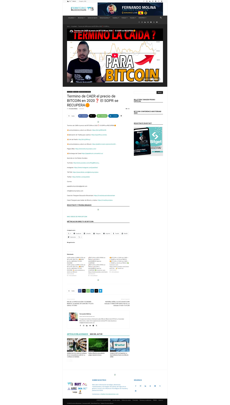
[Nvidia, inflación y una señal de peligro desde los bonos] (98, 345)
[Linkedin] (149, 1)
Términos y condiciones (145, 400)
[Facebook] (143, 1)
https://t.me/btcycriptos (105, 200)
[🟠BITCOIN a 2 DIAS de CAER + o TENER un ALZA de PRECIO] (120, 265)
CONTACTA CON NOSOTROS (103, 400)
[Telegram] (155, 1)
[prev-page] (68, 360)
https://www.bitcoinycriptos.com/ (85, 149)
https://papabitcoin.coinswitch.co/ (92, 153)
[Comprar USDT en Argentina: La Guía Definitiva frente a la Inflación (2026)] (120, 345)
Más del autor (96, 334)
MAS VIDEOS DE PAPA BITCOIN (77, 216)
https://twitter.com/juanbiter (81, 177)
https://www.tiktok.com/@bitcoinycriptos (85, 172)
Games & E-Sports (92, 18)
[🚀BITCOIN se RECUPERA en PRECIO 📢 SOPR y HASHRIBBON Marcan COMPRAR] (98, 266)
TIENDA (155, 400)
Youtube (132, 18)
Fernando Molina (73, 108)
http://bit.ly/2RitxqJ (84, 139)
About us (161, 400)
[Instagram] (146, 1)
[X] (158, 1)
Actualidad (71, 18)
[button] (161, 18)
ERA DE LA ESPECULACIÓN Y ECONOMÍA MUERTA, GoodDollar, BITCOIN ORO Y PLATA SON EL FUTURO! (80, 303)
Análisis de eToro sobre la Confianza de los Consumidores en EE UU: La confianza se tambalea (77, 355)
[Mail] (152, 1)
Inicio (68, 26)
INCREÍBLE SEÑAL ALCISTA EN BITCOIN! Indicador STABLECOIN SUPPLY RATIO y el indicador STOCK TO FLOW (117, 303)
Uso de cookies (116, 400)
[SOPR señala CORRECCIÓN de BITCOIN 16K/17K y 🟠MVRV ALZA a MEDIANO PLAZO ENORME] (77, 266)
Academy (115, 18)
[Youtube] (161, 1)
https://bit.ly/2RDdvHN (99, 130)
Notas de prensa (104, 18)
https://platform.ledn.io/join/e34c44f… (104, 144)
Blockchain (81, 18)
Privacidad (135, 400)
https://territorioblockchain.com (87, 316)
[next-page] (71, 360)
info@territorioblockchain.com (109, 394)
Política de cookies (126, 400)
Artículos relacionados (77, 334)
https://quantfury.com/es (99, 135)
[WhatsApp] (88, 291)
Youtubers (76, 91)
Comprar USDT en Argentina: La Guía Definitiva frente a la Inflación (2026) (119, 355)
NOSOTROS (142, 18)
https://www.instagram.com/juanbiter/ (86, 167)
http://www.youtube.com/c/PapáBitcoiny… (86, 163)
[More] (121, 116)
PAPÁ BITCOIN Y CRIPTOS (85, 91)
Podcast (124, 18)
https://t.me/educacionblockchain (104, 195)
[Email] (96, 291)
